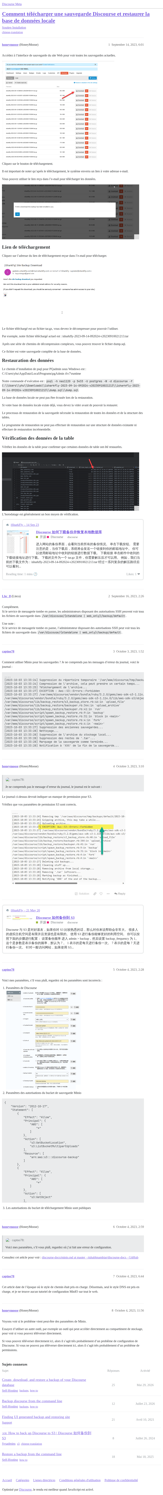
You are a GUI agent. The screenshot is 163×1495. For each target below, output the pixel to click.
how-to (34, 1390)
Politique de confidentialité (121, 1480)
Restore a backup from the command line (32, 1454)
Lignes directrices (44, 1480)
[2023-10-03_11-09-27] (70, 855)
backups (23, 1390)
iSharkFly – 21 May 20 (25, 910)
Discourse (25, 1489)
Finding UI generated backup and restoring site (36, 1417)
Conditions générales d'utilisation (80, 1480)
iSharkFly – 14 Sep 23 (25, 524)
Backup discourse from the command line (32, 1401)
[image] (43, 1040)
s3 (18, 1443)
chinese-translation (12, 32)
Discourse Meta (12, 4)
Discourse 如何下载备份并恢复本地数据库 (69, 532)
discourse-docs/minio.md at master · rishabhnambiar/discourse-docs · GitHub (90, 1257)
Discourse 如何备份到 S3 (55, 918)
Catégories (22, 1480)
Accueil (7, 1480)
